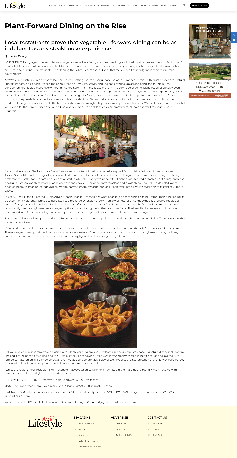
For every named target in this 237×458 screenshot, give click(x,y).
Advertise (119, 5)
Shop (173, 5)
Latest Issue (57, 5)
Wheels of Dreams (97, 5)
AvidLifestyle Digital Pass (150, 5)
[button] (184, 5)
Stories (73, 5)
